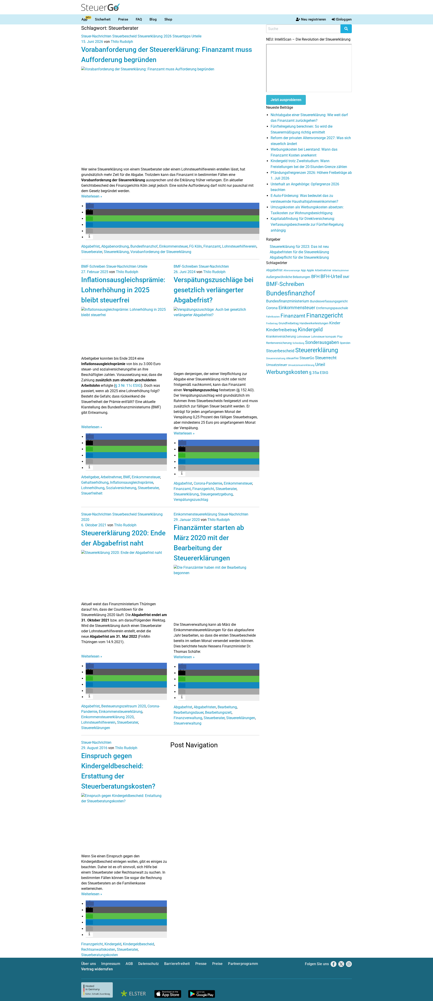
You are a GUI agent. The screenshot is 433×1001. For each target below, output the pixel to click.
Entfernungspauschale (332, 308)
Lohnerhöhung (92, 488)
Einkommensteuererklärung (120, 711)
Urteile (196, 36)
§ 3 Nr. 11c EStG (128, 385)
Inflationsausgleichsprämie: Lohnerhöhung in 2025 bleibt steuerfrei (123, 290)
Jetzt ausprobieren (286, 100)
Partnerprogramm (243, 964)
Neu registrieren (313, 19)
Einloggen (344, 19)
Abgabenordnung (115, 246)
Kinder (334, 323)
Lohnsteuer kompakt (323, 336)
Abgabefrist (90, 246)
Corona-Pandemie (208, 483)
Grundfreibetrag (289, 323)
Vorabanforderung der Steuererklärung (160, 252)
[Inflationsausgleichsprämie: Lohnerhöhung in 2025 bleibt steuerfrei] (124, 331)
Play (340, 336)
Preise (123, 19)
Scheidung (298, 343)
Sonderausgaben (322, 342)
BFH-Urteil (331, 276)
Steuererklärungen (95, 728)
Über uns (88, 964)
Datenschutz (148, 964)
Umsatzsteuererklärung (301, 365)
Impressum (110, 964)
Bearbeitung (227, 707)
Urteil (320, 364)
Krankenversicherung (281, 336)
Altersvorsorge (291, 270)
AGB (129, 964)
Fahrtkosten (273, 316)
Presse (201, 964)
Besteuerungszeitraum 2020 (123, 706)
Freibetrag (272, 323)
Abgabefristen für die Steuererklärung (299, 252)
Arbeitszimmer (340, 270)
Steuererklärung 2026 (155, 36)
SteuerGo (306, 358)
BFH (315, 276)
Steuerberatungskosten (99, 955)
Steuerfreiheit (91, 493)
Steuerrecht (325, 357)
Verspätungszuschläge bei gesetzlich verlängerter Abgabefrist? (213, 290)
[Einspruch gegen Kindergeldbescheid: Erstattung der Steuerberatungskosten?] (124, 823)
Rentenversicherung (279, 343)
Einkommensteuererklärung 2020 (107, 717)
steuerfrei (292, 358)
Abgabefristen (205, 707)
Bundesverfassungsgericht (329, 301)
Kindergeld (112, 944)
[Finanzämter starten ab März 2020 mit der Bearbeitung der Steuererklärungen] (216, 593)
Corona (272, 308)
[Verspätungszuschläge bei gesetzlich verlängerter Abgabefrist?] (216, 339)
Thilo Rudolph (122, 41)
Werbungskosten (287, 372)
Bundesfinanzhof (144, 246)
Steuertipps (182, 36)
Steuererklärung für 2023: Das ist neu (299, 246)
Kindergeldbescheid (138, 944)
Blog (153, 19)
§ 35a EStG (318, 372)
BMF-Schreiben (93, 266)
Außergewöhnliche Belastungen (288, 277)
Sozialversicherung (121, 488)
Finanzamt (212, 246)
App (84, 19)
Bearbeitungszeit (218, 712)
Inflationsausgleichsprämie (131, 482)
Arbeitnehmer (111, 477)
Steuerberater (91, 252)
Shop (168, 19)
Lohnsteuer (303, 336)
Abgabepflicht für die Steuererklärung (299, 257)
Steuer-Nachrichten (96, 36)
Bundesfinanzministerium (287, 301)
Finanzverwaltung (188, 718)
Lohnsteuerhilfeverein (239, 246)
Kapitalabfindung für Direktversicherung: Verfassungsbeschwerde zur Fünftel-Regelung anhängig (307, 224)
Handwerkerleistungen (313, 323)
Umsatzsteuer (276, 365)
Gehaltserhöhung (94, 482)
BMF (126, 477)
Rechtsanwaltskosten (98, 949)
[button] (90, 206)
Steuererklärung (116, 252)
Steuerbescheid (124, 36)
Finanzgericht (203, 489)
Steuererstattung (275, 358)
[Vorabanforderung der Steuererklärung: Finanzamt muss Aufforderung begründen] (170, 116)
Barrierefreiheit (177, 964)
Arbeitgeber (90, 477)
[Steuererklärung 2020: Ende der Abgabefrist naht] (124, 575)
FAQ (139, 19)
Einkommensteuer (173, 246)
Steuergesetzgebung (216, 494)
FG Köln (195, 246)
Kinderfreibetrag (281, 329)
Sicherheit (103, 19)
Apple (310, 270)
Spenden (345, 343)
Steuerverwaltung (187, 723)
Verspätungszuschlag (191, 499)
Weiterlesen (91, 196)
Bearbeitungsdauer (188, 712)
